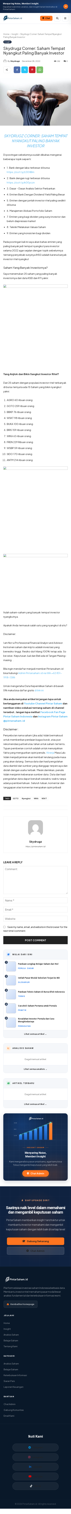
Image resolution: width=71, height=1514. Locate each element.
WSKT (44, 798)
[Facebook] (17, 69)
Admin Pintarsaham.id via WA (34, 672)
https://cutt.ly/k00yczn (21, 182)
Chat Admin (37, 1173)
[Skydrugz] (5, 61)
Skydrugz (15, 61)
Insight (15, 34)
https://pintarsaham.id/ (35, 846)
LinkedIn (37, 1466)
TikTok (37, 1486)
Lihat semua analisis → (35, 1069)
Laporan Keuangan (13, 1387)
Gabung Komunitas (14, 1410)
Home (6, 34)
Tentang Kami (11, 1346)
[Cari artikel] (57, 18)
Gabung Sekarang (38, 1241)
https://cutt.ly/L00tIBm (20, 171)
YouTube (37, 1476)
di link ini (39, 690)
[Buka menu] (65, 18)
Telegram (37, 1447)
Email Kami (9, 1415)
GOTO (15, 798)
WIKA (36, 798)
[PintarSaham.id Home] (20, 18)
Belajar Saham (11, 1340)
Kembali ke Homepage (22, 1304)
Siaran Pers (9, 1381)
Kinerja (50, 752)
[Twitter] (24, 69)
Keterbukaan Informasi (15, 1375)
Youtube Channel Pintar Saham (43, 703)
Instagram (37, 1457)
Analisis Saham (11, 1334)
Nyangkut (26, 798)
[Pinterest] (32, 69)
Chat (47, 18)
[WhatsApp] (39, 69)
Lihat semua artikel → (35, 1034)
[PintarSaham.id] (35, 1118)
